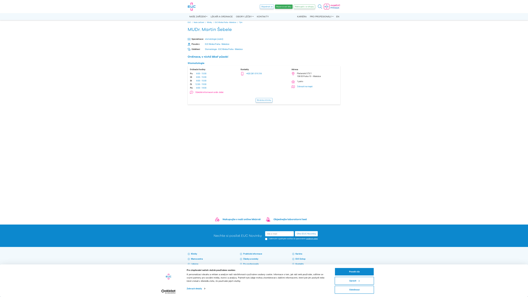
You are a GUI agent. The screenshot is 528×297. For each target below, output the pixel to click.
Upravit (352, 281)
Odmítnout (354, 289)
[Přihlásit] (332, 6)
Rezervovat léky (283, 6)
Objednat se (267, 6)
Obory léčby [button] (244, 16)
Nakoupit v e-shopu (304, 6)
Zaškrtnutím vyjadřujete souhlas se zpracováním (293, 239)
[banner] (192, 6)
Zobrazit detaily (194, 288)
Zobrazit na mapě (304, 86)
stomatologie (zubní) (214, 39)
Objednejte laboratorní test (290, 219)
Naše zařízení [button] (197, 16)
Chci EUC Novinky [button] (306, 233)
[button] (320, 7)
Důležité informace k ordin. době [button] (209, 92)
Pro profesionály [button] (321, 16)
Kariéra (302, 16)
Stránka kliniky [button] (264, 100)
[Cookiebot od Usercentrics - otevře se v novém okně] (168, 292)
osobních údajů (312, 239)
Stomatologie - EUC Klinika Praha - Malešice (224, 49)
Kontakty (263, 16)
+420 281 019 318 (254, 73)
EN (337, 16)
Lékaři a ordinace (222, 16)
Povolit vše (354, 271)
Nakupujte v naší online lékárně (242, 219)
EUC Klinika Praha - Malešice (217, 44)
